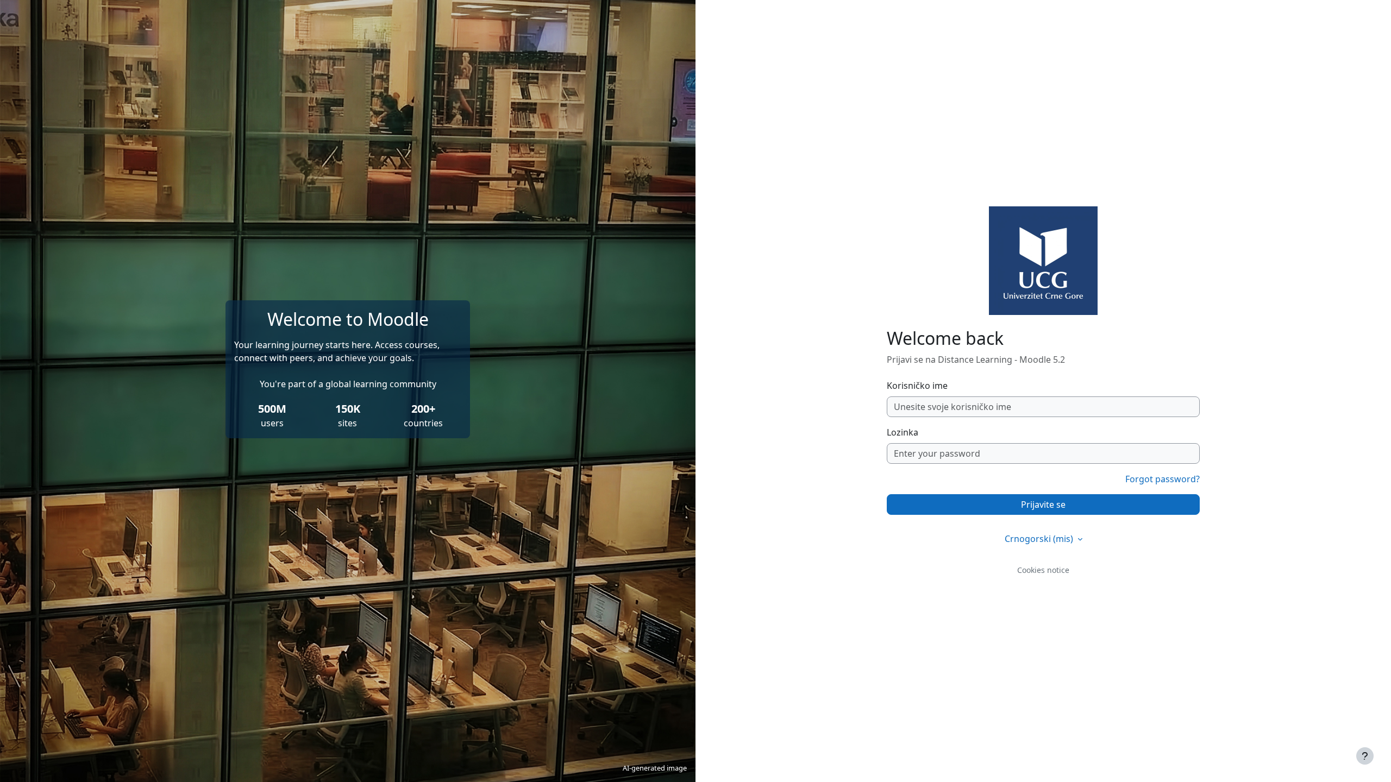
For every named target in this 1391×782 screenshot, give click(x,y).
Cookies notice (1043, 570)
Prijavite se (1043, 504)
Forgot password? (1162, 479)
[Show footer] (1365, 756)
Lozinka (902, 432)
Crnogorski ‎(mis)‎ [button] (1040, 539)
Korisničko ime (917, 386)
